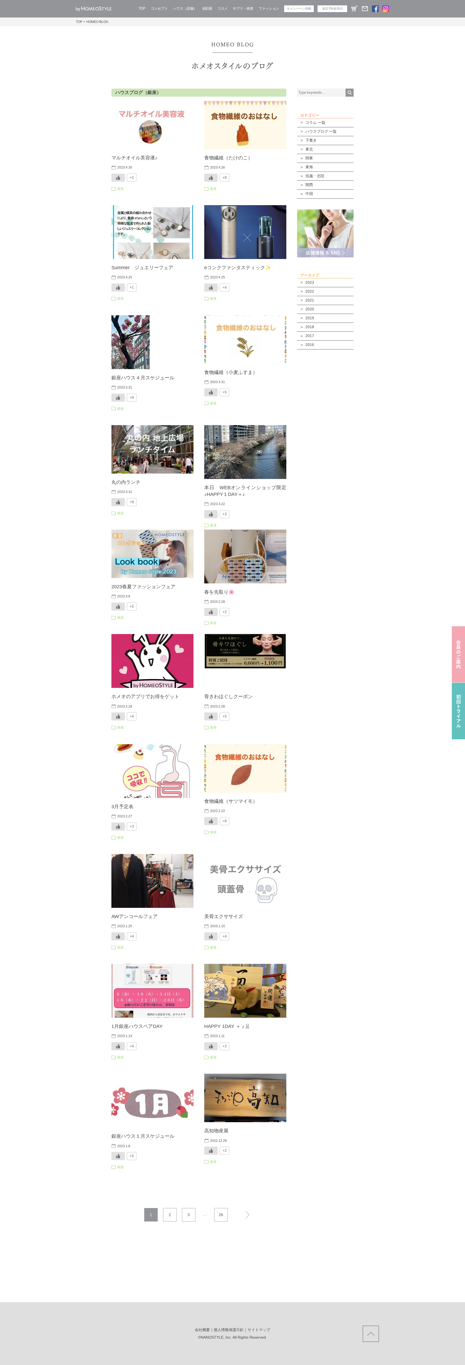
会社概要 (202, 1330)
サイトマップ (259, 1330)
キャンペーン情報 (299, 8)
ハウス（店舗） (185, 8)
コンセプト (159, 8)
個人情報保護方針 (229, 1330)
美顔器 (207, 8)
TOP (142, 8)
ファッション (269, 8)
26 (221, 1215)
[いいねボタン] (118, 178)
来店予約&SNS (332, 8)
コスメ (222, 8)
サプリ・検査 (243, 8)
